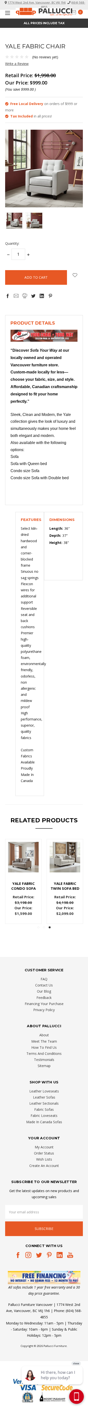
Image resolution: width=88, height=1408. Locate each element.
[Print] (24, 295)
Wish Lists (44, 1159)
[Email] (16, 295)
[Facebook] (7, 295)
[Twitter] (33, 295)
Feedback (44, 997)
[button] (44, 1277)
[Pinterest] (50, 295)
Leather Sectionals (44, 1103)
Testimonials (44, 1059)
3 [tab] (50, 927)
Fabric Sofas (44, 1109)
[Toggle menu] (6, 13)
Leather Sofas (44, 1097)
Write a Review (17, 63)
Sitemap (44, 1065)
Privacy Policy (44, 1009)
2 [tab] (44, 927)
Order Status (44, 1153)
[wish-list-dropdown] (75, 275)
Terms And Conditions (44, 1053)
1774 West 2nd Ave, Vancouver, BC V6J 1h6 (37, 2)
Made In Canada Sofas (44, 1122)
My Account (44, 1147)
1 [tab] (38, 927)
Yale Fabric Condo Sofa (23, 886)
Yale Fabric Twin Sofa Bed (65, 886)
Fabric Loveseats (44, 1115)
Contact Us (44, 985)
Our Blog (44, 991)
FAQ (44, 979)
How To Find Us (44, 1047)
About (44, 1035)
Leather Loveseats (44, 1091)
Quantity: (12, 243)
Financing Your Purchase (44, 1003)
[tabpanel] (65, 881)
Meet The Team (44, 1041)
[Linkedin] (41, 295)
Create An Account (44, 1165)
